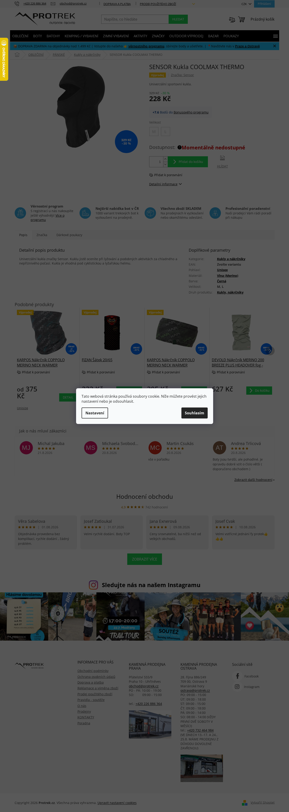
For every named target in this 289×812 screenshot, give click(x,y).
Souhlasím (194, 412)
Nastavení (94, 412)
